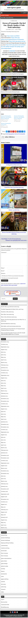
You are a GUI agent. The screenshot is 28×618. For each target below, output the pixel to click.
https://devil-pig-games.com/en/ (17, 41)
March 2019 (4, 481)
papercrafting (4, 579)
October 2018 (4, 491)
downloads (4, 550)
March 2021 (4, 447)
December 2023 (5, 370)
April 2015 (3, 525)
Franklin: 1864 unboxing (7, 311)
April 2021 (3, 445)
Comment (4, 252)
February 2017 (4, 509)
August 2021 (4, 434)
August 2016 (4, 512)
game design (4, 563)
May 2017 (3, 507)
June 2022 (3, 414)
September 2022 (5, 406)
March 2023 (4, 391)
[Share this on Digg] (20, 131)
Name (3, 268)
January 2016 (4, 517)
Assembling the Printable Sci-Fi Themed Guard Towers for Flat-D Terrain (13, 329)
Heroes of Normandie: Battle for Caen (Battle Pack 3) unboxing (6, 117)
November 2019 (5, 473)
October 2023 (4, 372)
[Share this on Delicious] (24, 131)
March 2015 (4, 527)
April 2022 (3, 419)
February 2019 (4, 483)
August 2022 (4, 409)
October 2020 (4, 460)
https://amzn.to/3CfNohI (13, 36)
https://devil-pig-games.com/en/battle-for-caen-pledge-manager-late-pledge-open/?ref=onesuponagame (13, 46)
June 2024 (3, 354)
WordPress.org (5, 607)
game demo (4, 561)
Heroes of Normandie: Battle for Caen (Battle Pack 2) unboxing (19, 117)
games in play (4, 566)
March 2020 (4, 468)
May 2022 (3, 416)
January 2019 (4, 486)
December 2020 (5, 455)
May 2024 (3, 357)
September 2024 (5, 347)
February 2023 (4, 393)
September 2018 (5, 494)
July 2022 (3, 411)
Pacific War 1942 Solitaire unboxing (10, 306)
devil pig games (10, 134)
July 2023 (3, 380)
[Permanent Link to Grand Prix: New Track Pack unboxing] (14, 176)
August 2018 (4, 496)
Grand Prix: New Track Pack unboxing (14, 187)
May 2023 (3, 385)
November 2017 (5, 499)
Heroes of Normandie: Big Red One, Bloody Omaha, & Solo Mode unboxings (13, 25)
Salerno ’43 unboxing (14, 210)
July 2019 (3, 476)
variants (3, 589)
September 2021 (5, 432)
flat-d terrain (4, 553)
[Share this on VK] (18, 131)
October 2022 (4, 403)
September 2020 (5, 463)
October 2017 (4, 502)
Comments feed (5, 604)
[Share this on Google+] (11, 131)
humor (3, 571)
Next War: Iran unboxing (7, 17)
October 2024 (4, 344)
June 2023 (3, 383)
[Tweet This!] (7, 131)
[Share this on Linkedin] (22, 131)
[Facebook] (21, 13)
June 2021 (3, 440)
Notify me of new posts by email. (10, 278)
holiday (3, 568)
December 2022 (5, 398)
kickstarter (4, 574)
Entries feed (4, 602)
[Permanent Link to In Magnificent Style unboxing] (14, 154)
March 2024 (4, 362)
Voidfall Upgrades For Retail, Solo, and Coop (12, 309)
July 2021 (3, 437)
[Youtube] (23, 13)
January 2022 (4, 422)
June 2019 (3, 478)
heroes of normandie (20, 134)
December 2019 (5, 471)
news (2, 576)
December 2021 (5, 424)
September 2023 (5, 375)
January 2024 (4, 367)
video (16, 20)
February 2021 (4, 450)
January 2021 (4, 452)
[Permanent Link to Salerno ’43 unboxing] (14, 199)
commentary (4, 545)
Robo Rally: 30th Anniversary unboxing (11, 326)
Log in (2, 599)
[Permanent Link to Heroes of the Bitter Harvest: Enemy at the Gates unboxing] (14, 221)
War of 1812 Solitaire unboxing (9, 317)
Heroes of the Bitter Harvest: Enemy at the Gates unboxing (14, 233)
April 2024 (3, 360)
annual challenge (5, 537)
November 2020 (5, 458)
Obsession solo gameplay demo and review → (16, 240)
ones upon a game (14, 7)
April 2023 (3, 388)
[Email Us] (24, 13)
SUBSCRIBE (12, 51)
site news (3, 584)
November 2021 (5, 427)
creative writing (5, 548)
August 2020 (4, 465)
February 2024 (4, 365)
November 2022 (5, 401)
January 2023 (4, 396)
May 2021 (3, 442)
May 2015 (3, 522)
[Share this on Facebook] (9, 131)
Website (3, 273)
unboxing (13, 20)
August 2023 (4, 378)
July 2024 (3, 352)
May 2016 (3, 514)
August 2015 (4, 520)
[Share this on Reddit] (15, 131)
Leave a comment (18, 29)
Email (3, 271)
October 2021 (4, 429)
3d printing (4, 535)
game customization (6, 558)
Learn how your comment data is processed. (13, 284)
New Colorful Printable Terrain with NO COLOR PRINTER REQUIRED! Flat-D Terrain (13, 333)
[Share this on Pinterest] (13, 131)
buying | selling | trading (7, 543)
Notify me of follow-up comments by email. (13, 275)
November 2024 (5, 341)
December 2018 (5, 489)
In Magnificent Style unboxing (14, 165)
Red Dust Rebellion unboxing (8, 323)
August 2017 (4, 504)
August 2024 (4, 349)
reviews (3, 581)
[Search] (26, 13)
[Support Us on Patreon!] (20, 13)
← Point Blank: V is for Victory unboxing (10, 239)
